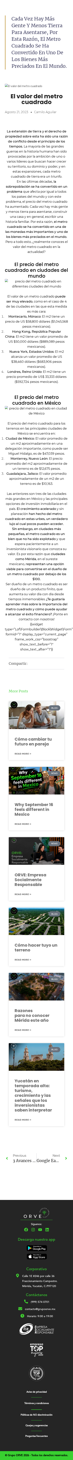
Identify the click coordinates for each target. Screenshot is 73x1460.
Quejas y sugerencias (37, 1425)
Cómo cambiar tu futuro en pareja (33, 741)
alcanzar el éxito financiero (29, 614)
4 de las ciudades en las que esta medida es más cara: (36, 306)
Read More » (23, 753)
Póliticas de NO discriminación (37, 1415)
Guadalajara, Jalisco (22, 474)
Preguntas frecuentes (36, 1436)
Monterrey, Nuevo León (29, 458)
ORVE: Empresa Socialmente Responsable (30, 879)
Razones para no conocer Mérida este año (32, 1015)
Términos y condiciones (36, 1403)
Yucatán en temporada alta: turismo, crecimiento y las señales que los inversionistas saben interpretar (33, 1095)
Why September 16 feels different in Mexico (34, 809)
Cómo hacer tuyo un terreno (36, 947)
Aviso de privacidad (36, 1392)
